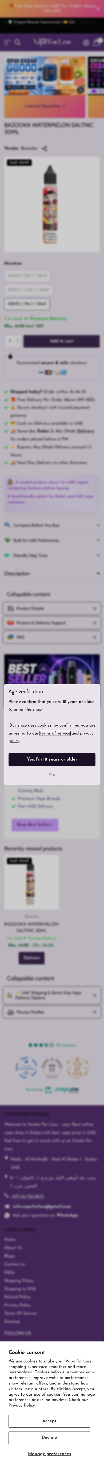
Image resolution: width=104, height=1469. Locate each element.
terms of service (55, 733)
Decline (49, 1438)
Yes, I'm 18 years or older (52, 759)
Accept (49, 1421)
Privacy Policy (22, 1405)
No (52, 775)
